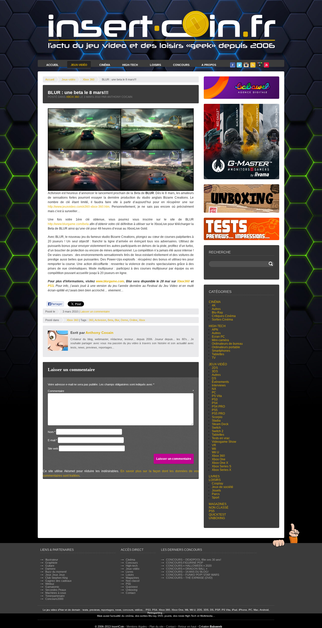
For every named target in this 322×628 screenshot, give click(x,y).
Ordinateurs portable (226, 347)
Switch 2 (217, 431)
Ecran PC (218, 336)
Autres (216, 309)
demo (124, 320)
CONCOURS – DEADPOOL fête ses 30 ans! (193, 559)
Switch (216, 427)
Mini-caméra (220, 340)
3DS (215, 371)
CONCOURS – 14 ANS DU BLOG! (187, 571)
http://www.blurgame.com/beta (68, 224)
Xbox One (218, 459)
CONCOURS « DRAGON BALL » (186, 568)
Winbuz (49, 583)
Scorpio (217, 417)
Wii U (215, 452)
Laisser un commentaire (95, 311)
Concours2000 (54, 598)
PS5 (215, 410)
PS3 (51, 286)
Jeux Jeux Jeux (55, 574)
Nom (51, 431)
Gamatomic (52, 586)
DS (214, 378)
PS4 (215, 403)
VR (214, 445)
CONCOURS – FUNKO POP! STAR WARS (192, 574)
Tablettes (218, 354)
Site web (53, 448)
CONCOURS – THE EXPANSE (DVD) (189, 577)
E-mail (52, 440)
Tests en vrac (221, 438)
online (133, 320)
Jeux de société (222, 487)
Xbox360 (183, 281)
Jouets (216, 490)
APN (215, 329)
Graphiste (51, 562)
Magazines (217, 504)
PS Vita (217, 396)
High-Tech (130, 64)
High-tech (217, 326)
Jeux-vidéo (68, 79)
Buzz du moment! (56, 571)
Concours (181, 64)
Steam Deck (220, 424)
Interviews (219, 385)
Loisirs (155, 64)
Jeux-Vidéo (79, 64)
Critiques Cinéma (224, 316)
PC (214, 392)
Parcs (216, 494)
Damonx (50, 568)
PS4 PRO (218, 406)
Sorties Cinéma (222, 319)
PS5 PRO (218, 413)
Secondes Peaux (55, 589)
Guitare (49, 565)
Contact (130, 592)
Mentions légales (137, 626)
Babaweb (216, 626)
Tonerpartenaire (55, 595)
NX (214, 389)
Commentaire (121, 390)
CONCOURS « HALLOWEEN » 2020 (189, 565)
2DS (215, 368)
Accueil (52, 64)
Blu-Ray (217, 312)
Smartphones (221, 350)
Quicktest (217, 514)
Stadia (216, 420)
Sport (215, 497)
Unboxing (217, 518)
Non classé (218, 507)
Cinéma (104, 64)
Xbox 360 (88, 79)
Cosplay (217, 483)
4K (214, 305)
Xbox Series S (221, 466)
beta (110, 320)
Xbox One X (220, 463)
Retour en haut (187, 626)
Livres (214, 476)
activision (100, 320)
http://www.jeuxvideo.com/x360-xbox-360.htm (78, 206)
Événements (220, 382)
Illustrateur (51, 559)
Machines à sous (55, 592)
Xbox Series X (221, 470)
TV (214, 358)
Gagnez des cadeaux (58, 580)
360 (91, 320)
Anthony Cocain (99, 333)
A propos (209, 64)
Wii (214, 449)
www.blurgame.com (110, 281)
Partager (52, 303)
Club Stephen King (56, 577)
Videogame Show (224, 441)
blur (117, 320)
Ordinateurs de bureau (227, 343)
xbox (142, 320)
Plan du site (156, 626)
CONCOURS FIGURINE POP (184, 562)
